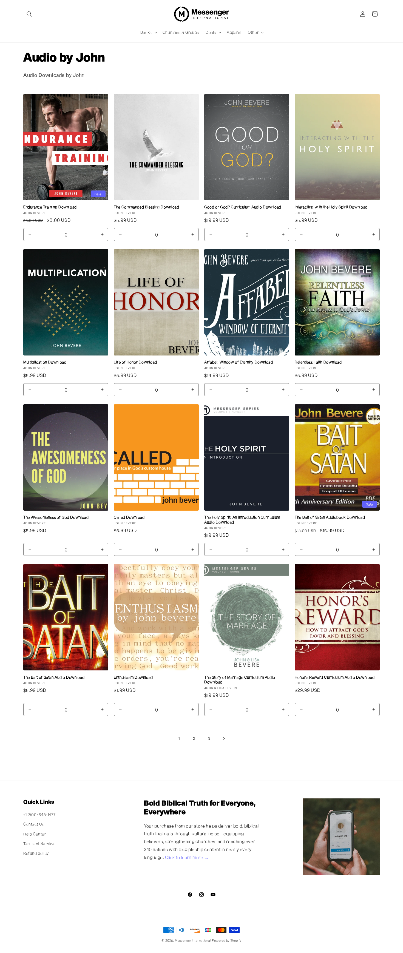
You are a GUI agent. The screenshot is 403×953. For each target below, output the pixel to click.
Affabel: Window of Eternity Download (238, 362)
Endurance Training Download (50, 207)
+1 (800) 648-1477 (39, 814)
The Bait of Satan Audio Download (53, 677)
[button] (29, 14)
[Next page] (224, 738)
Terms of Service (39, 843)
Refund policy (36, 853)
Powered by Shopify (227, 940)
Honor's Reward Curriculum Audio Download (334, 677)
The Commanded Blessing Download (146, 207)
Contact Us (33, 824)
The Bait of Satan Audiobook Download (330, 517)
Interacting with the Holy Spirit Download (331, 207)
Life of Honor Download (135, 362)
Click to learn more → (187, 857)
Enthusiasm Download (133, 677)
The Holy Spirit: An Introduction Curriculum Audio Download (242, 519)
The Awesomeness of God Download (56, 517)
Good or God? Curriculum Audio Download (242, 207)
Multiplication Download (45, 362)
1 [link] (179, 738)
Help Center (34, 834)
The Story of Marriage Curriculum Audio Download (239, 679)
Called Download (129, 517)
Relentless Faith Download (318, 362)
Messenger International (193, 940)
